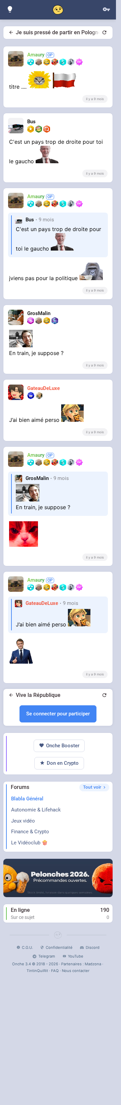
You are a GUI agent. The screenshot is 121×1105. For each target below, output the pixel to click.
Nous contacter (75, 970)
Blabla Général (27, 799)
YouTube (75, 956)
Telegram (46, 956)
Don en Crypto (63, 763)
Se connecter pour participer (58, 714)
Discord (92, 947)
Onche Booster (62, 746)
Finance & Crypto (30, 832)
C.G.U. (27, 947)
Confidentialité (59, 947)
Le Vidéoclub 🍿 (29, 843)
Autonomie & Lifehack (36, 810)
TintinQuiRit (37, 970)
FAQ (55, 970)
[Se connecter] (106, 9)
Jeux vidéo (23, 821)
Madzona (93, 964)
